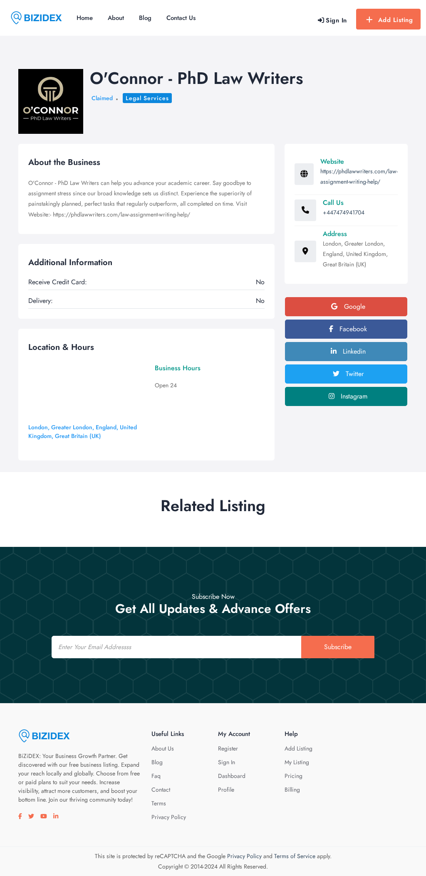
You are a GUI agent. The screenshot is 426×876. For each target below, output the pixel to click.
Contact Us (181, 17)
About (116, 17)
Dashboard (231, 776)
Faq (156, 776)
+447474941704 (343, 212)
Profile (226, 789)
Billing (292, 789)
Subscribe (338, 647)
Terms (158, 803)
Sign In (226, 762)
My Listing (297, 762)
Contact (160, 789)
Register (228, 748)
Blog (145, 17)
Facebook (352, 329)
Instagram (353, 396)
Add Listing (395, 20)
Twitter (354, 374)
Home (85, 17)
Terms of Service (294, 856)
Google (353, 306)
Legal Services (147, 98)
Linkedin (353, 351)
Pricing (293, 776)
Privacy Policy (168, 817)
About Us (162, 748)
